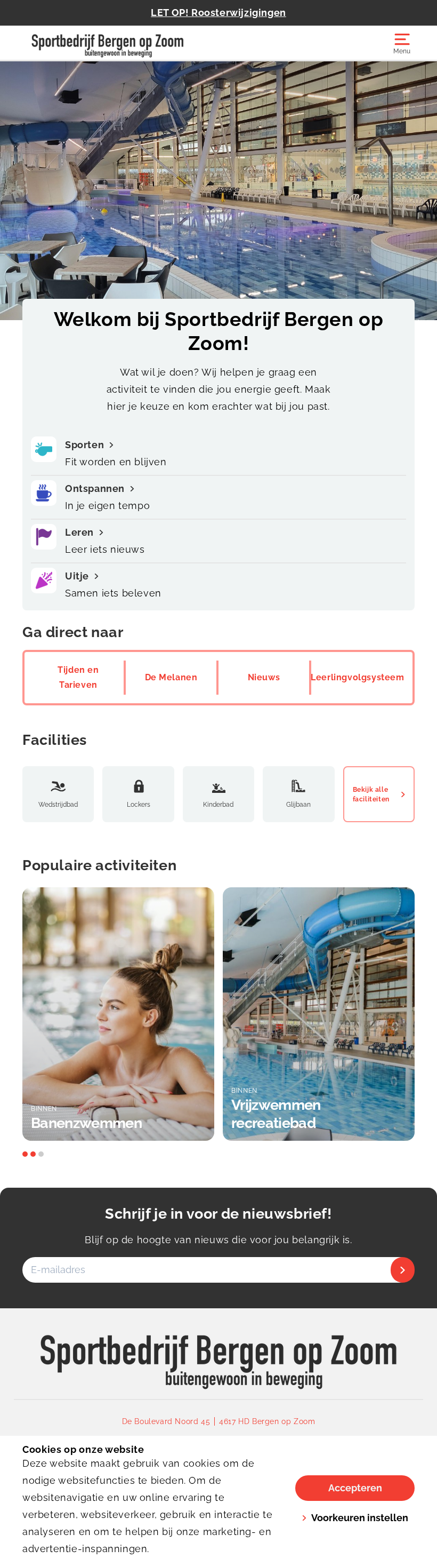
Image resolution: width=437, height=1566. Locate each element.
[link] (219, 1355)
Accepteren (355, 1487)
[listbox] (218, 1014)
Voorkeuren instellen (359, 1517)
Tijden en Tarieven (78, 677)
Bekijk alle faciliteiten (371, 794)
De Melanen (171, 677)
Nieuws (264, 677)
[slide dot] (25, 1154)
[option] (118, 1014)
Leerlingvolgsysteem (357, 677)
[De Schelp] (120, 43)
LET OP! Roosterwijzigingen (218, 12)
